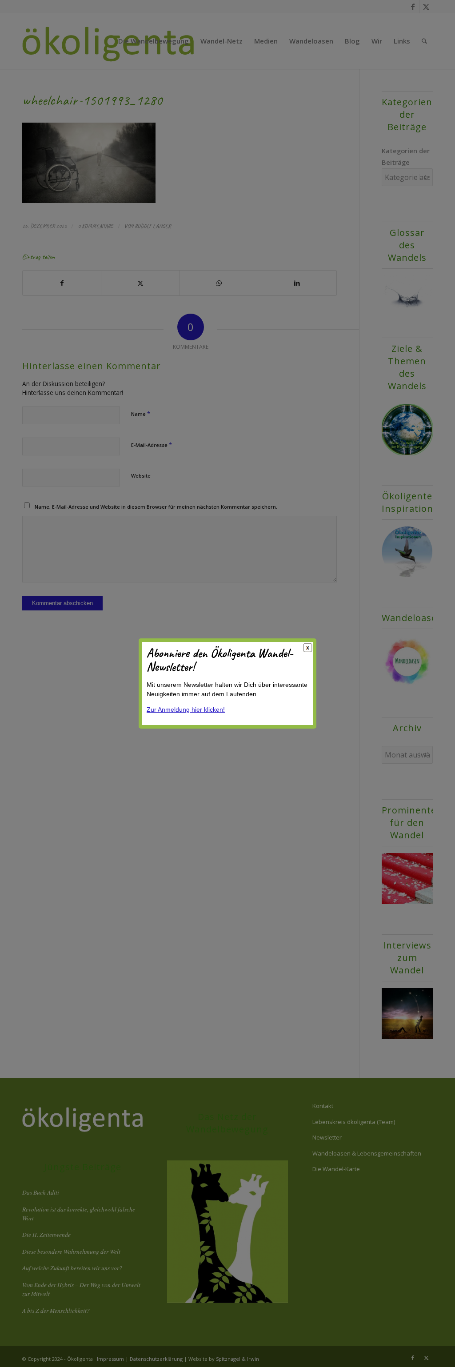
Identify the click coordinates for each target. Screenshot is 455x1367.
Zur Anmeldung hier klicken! (186, 709)
